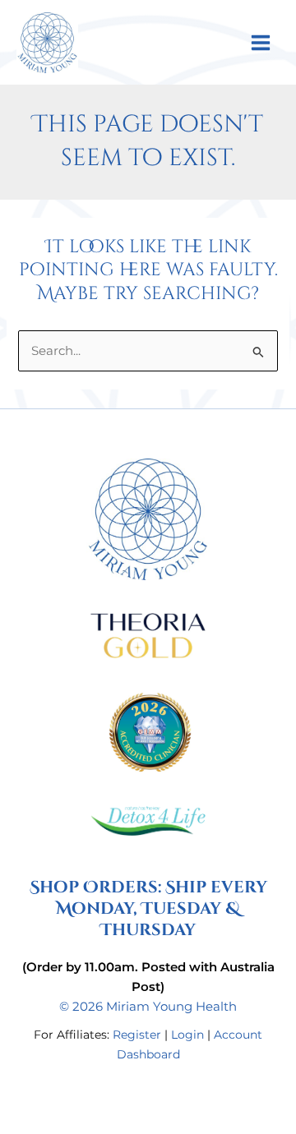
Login (187, 1034)
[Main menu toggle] (261, 42)
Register (137, 1034)
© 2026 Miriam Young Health (148, 1006)
